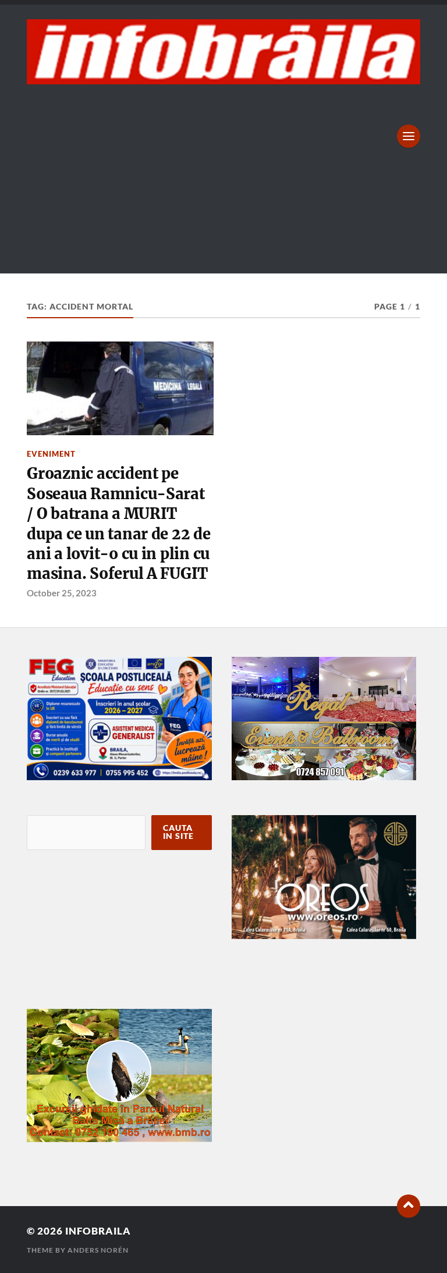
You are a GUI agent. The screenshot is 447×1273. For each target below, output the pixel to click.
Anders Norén (98, 1250)
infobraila (98, 1231)
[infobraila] (223, 51)
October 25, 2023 (62, 593)
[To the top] (408, 1206)
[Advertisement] (223, 171)
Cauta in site (178, 832)
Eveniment (51, 453)
